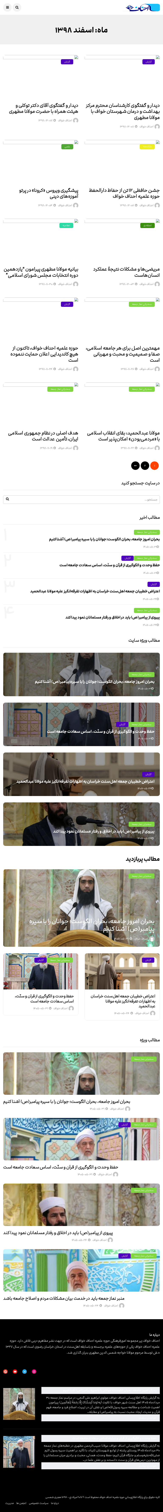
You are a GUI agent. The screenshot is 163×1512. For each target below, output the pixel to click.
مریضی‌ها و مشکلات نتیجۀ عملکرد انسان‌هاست (126, 272)
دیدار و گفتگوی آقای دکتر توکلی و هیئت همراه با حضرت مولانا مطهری (43, 108)
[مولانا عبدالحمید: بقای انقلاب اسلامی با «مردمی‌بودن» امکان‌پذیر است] (122, 404)
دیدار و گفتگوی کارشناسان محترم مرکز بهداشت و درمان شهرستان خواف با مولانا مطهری (123, 111)
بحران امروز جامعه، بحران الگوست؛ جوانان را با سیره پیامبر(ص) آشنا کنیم (104, 539)
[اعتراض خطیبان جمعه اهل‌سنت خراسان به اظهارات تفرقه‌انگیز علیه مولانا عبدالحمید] (122, 971)
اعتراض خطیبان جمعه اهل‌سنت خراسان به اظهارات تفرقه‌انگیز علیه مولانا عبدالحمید (95, 591)
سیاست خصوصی (38, 1503)
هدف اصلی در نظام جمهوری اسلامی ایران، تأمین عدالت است (43, 436)
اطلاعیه (66, 225)
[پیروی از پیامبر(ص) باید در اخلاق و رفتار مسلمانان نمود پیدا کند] (81, 1205)
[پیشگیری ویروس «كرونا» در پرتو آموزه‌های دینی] (40, 161)
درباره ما (55, 1503)
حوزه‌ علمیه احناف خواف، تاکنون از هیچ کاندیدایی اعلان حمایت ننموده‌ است (44, 354)
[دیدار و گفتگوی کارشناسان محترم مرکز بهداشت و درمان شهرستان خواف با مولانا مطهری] (122, 76)
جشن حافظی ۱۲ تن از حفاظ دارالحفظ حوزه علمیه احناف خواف (124, 193)
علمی (67, 146)
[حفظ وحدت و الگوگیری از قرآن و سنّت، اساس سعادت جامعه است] (40, 971)
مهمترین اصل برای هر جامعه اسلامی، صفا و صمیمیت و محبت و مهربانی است (123, 354)
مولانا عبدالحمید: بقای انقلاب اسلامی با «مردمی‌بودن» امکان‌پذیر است (123, 436)
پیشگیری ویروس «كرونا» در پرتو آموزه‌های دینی (48, 193)
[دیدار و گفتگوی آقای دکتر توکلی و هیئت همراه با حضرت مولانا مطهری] (40, 76)
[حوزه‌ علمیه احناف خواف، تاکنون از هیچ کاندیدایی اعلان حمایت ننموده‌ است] (40, 319)
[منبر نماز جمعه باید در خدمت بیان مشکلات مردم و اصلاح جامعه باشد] (81, 1270)
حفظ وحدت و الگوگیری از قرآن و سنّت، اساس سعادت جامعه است (109, 565)
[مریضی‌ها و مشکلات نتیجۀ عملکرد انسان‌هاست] (122, 240)
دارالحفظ (147, 146)
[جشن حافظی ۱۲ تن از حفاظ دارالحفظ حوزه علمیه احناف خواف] (122, 161)
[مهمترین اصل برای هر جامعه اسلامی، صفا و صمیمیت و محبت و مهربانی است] (122, 319)
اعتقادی (147, 225)
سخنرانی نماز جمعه (142, 304)
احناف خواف (146, 126)
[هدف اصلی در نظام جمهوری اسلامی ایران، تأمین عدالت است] (40, 404)
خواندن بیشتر (100, 1417)
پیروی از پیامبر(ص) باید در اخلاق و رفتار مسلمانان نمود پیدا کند (112, 617)
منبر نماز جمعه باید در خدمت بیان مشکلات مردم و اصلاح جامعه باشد (63, 1298)
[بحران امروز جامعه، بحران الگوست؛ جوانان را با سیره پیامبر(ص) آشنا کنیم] (81, 1073)
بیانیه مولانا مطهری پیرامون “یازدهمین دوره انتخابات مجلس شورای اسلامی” (41, 272)
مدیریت (9, 1503)
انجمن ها (21, 1503)
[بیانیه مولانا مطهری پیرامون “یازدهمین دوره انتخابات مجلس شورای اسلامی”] (40, 240)
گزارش (149, 61)
